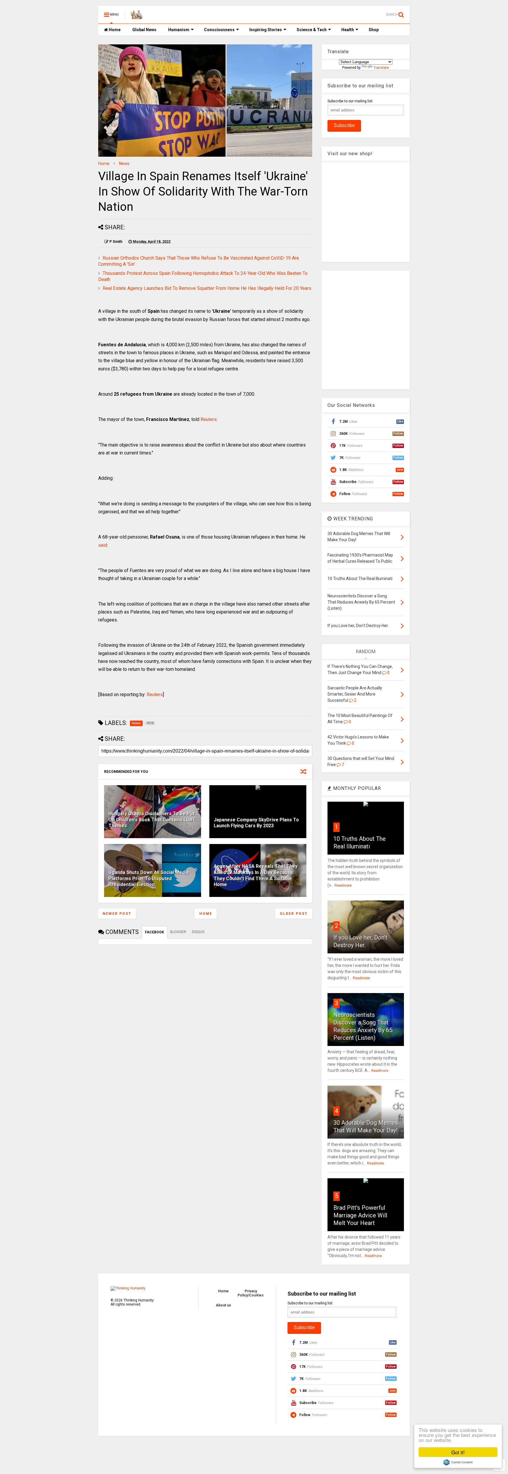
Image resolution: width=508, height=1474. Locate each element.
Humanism (178, 29)
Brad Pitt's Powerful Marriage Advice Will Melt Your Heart (360, 1215)
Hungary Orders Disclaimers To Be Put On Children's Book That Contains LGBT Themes (151, 820)
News (124, 163)
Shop (374, 29)
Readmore (343, 885)
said (102, 545)
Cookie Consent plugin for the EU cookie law (458, 1462)
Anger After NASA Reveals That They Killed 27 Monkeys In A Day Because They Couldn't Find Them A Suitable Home (256, 875)
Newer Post (117, 914)
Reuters (208, 419)
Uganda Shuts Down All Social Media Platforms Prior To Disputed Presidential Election (148, 879)
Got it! (458, 1452)
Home (114, 29)
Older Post (294, 914)
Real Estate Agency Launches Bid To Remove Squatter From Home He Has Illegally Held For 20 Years (207, 288)
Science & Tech (312, 29)
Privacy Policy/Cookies (251, 1293)
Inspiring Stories (265, 29)
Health (347, 29)
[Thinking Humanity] (137, 16)
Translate (381, 68)
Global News (144, 29)
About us (223, 1305)
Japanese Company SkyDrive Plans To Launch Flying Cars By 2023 (256, 823)
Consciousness (219, 29)
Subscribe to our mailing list (349, 101)
